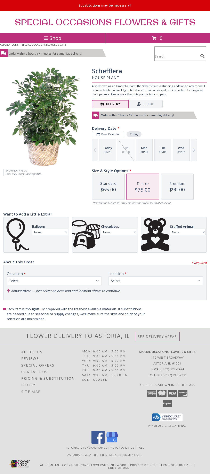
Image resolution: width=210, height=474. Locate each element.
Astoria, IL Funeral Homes (86, 447)
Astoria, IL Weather (83, 455)
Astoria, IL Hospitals (127, 447)
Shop (55, 38)
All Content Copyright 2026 (64, 465)
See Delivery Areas (157, 336)
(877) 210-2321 (175, 375)
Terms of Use (117, 467)
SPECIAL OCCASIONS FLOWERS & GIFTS (105, 22)
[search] (202, 56)
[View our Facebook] (98, 443)
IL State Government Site (122, 455)
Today (134, 134)
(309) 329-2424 (173, 369)
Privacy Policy (142, 465)
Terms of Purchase (176, 465)
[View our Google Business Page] (112, 443)
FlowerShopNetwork (108, 465)
